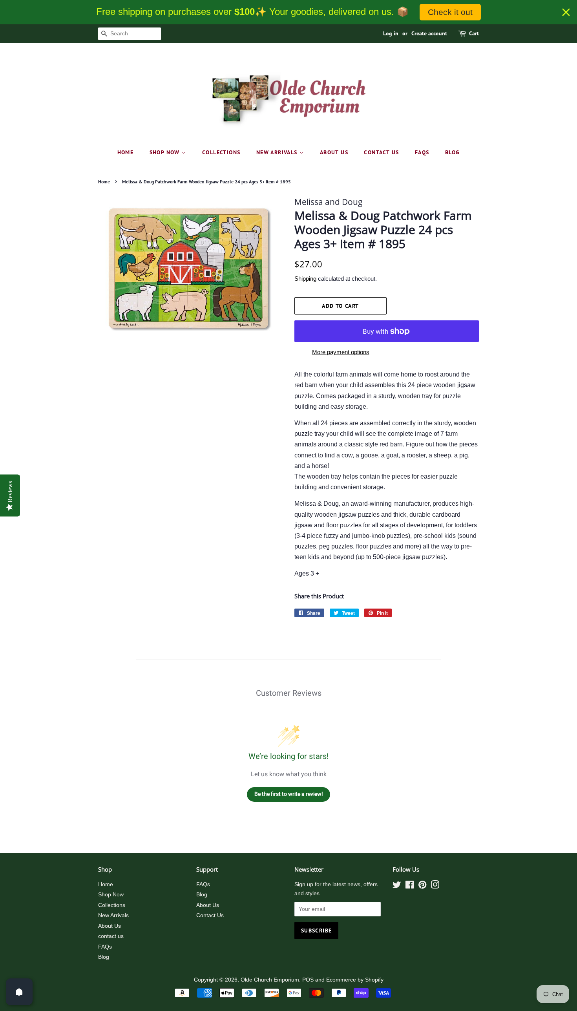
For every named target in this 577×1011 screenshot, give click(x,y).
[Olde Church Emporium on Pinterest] (422, 886)
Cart (474, 33)
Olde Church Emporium (270, 980)
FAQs (422, 152)
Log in (390, 33)
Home (125, 152)
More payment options (340, 352)
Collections (221, 152)
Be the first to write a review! (288, 794)
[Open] (19, 991)
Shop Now (166, 152)
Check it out (450, 11)
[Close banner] (566, 12)
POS (308, 980)
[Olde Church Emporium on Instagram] (435, 886)
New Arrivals (277, 152)
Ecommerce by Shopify (354, 980)
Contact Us (210, 915)
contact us (381, 152)
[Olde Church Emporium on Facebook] (409, 886)
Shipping (305, 278)
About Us (334, 152)
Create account (429, 33)
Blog (452, 152)
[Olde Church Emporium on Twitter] (397, 886)
